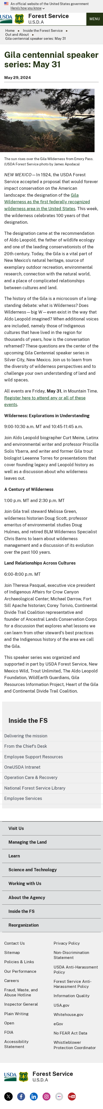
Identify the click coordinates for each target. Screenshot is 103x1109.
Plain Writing (16, 1013)
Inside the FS (28, 720)
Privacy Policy (67, 943)
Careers (11, 980)
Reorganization (23, 925)
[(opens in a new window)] (8, 1096)
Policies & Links (19, 962)
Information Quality (72, 995)
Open (9, 1023)
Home (10, 31)
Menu (95, 19)
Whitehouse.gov (68, 1014)
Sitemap (12, 952)
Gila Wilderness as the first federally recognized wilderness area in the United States (47, 202)
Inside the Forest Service (43, 31)
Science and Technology (32, 869)
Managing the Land (27, 842)
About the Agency (26, 897)
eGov (58, 1024)
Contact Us (14, 943)
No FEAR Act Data (70, 1033)
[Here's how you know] (51, 6)
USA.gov (61, 1005)
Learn (14, 856)
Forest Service (48, 15)
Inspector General (21, 1004)
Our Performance (20, 971)
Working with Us (24, 883)
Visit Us (16, 828)
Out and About (17, 35)
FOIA (8, 1032)
